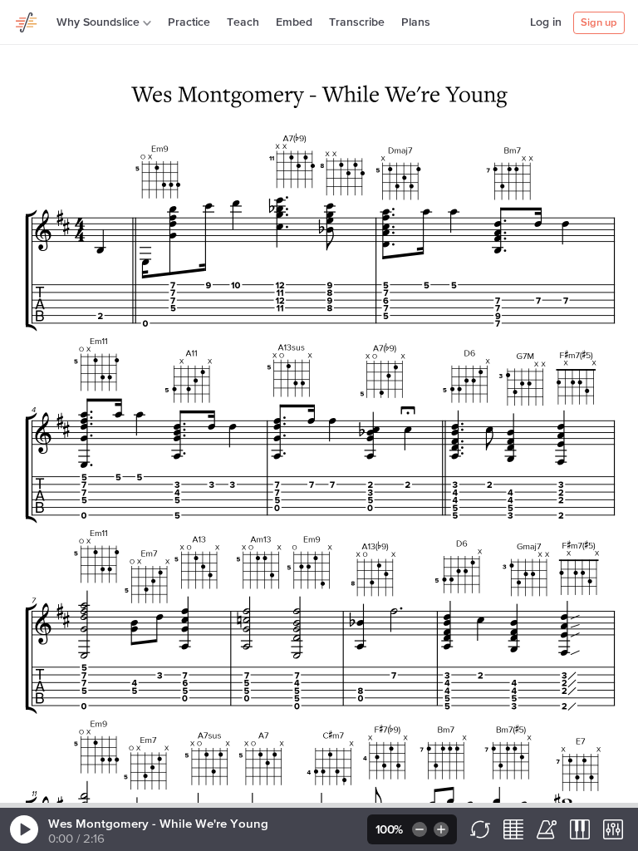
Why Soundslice (98, 22)
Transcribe (357, 22)
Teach (243, 22)
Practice (189, 22)
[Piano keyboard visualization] (580, 829)
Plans (415, 22)
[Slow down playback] (418, 829)
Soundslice (26, 20)
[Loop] (480, 829)
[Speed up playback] (442, 829)
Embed (294, 22)
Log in (546, 22)
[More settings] (613, 829)
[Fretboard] (513, 829)
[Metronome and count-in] (547, 829)
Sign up (599, 22)
